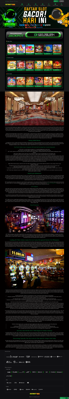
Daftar (56, 1)
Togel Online (55, 5)
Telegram (12, 1)
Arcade (48, 5)
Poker (62, 5)
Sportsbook (42, 5)
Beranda (22, 5)
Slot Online (28, 5)
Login (62, 1)
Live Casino (35, 5)
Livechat (16, 1)
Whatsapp (7, 1)
